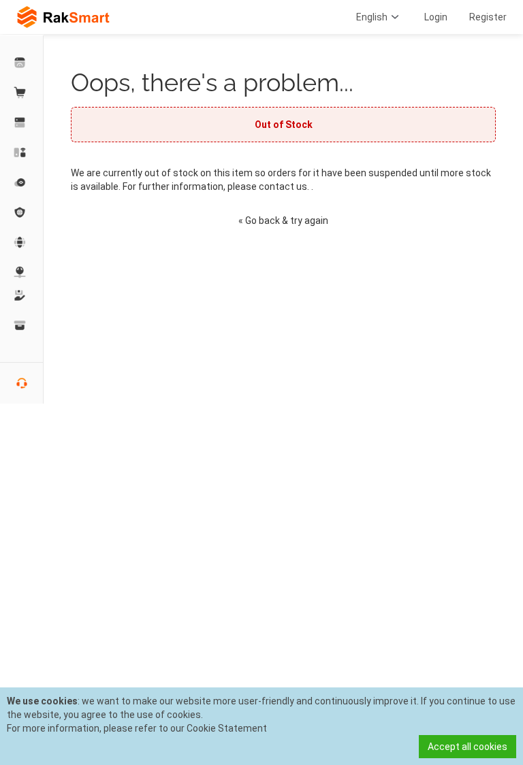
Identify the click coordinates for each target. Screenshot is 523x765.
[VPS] (22, 182)
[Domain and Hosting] (22, 242)
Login (435, 17)
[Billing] (22, 325)
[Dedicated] (22, 122)
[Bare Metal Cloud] (22, 152)
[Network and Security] (22, 272)
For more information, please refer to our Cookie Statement (137, 728)
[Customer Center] (22, 62)
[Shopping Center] (22, 92)
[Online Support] (22, 383)
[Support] (22, 295)
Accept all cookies (467, 746)
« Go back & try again (283, 220)
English (371, 17)
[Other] (22, 212)
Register (488, 17)
